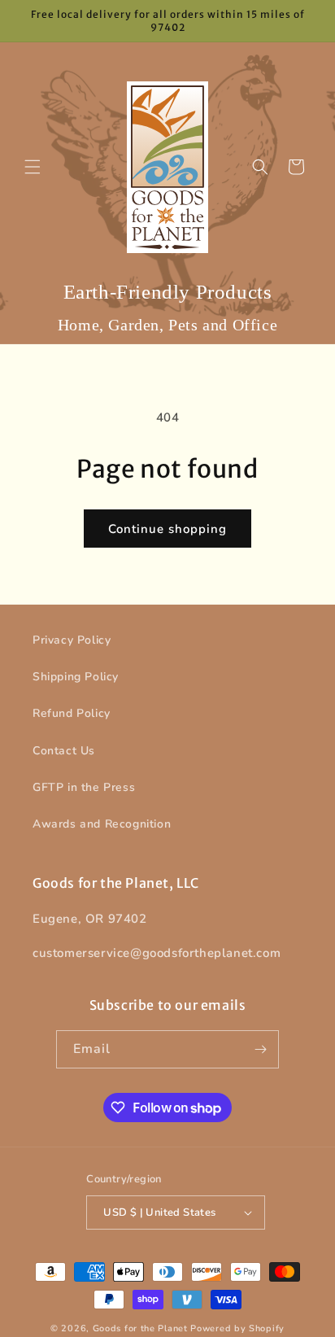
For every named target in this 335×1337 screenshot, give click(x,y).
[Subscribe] (260, 1049)
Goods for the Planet (140, 1328)
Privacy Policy (72, 640)
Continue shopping (167, 529)
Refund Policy (72, 713)
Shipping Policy (76, 676)
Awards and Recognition (102, 824)
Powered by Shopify (237, 1328)
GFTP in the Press (84, 787)
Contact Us (64, 750)
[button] (32, 167)
